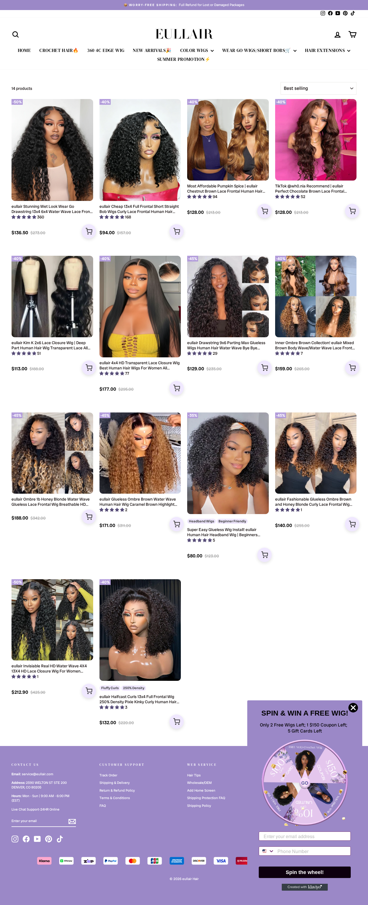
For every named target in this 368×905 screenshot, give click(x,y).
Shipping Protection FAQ (206, 798)
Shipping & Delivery (114, 782)
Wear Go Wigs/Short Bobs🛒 (257, 50)
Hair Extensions (325, 50)
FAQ (102, 805)
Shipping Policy (199, 805)
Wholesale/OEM (199, 782)
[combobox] (267, 851)
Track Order (108, 775)
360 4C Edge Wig (105, 50)
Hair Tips (194, 775)
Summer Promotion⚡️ (184, 59)
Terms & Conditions (114, 798)
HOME (24, 50)
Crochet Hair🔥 (58, 50)
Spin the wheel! (305, 872)
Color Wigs (194, 50)
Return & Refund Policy (117, 790)
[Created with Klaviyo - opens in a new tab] (305, 887)
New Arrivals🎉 (152, 50)
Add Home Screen (201, 790)
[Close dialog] (353, 708)
